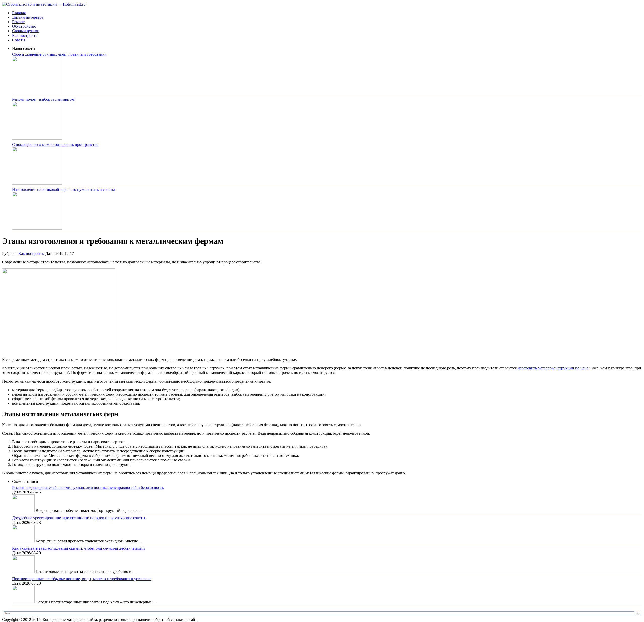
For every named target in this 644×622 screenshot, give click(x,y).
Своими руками (25, 31)
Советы (18, 40)
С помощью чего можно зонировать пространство (55, 144)
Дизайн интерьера (27, 17)
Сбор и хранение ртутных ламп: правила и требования (59, 54)
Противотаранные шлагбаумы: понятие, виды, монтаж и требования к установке (81, 579)
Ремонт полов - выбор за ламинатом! (43, 99)
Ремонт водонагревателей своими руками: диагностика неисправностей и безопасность (88, 487)
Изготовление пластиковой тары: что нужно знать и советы (63, 189)
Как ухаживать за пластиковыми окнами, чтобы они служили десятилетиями (78, 548)
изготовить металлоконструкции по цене (553, 368)
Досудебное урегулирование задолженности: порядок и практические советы (78, 518)
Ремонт (18, 22)
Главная (19, 13)
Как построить (24, 35)
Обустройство (24, 26)
